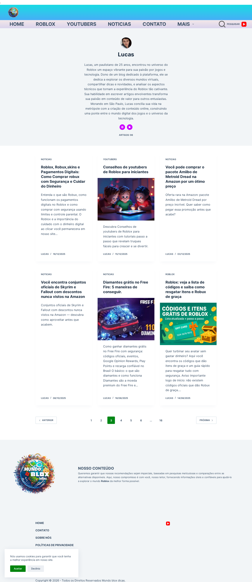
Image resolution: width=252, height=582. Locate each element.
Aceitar (18, 568)
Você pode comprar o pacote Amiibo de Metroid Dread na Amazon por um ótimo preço (185, 176)
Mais (183, 24)
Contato (154, 24)
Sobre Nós (43, 537)
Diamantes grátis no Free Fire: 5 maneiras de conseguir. (125, 287)
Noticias (119, 24)
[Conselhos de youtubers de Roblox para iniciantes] (126, 199)
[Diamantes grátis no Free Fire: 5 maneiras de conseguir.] (126, 319)
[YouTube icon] (129, 127)
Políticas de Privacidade (54, 545)
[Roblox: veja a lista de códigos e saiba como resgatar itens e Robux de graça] (188, 324)
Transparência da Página (54, 559)
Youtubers (81, 24)
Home (17, 24)
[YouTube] (243, 24)
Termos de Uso (46, 552)
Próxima (205, 420)
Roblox (45, 24)
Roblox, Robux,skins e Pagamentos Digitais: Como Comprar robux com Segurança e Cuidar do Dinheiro (63, 176)
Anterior (47, 420)
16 (160, 420)
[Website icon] (122, 127)
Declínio (35, 568)
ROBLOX (170, 274)
